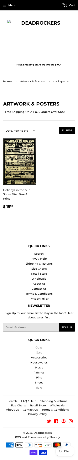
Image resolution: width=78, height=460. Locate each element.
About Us (39, 283)
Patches (39, 372)
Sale (39, 387)
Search (39, 253)
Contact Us (39, 288)
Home (7, 81)
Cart (71, 5)
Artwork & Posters (32, 81)
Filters (67, 130)
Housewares (39, 362)
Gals (39, 352)
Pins (39, 377)
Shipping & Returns (39, 263)
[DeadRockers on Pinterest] (63, 422)
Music (39, 367)
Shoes (39, 382)
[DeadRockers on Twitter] (49, 422)
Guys (39, 347)
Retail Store (39, 273)
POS (18, 437)
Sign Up (67, 327)
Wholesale (39, 278)
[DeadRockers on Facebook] (56, 422)
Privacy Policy (39, 298)
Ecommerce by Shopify (44, 437)
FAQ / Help (39, 258)
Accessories (39, 357)
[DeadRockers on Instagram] (71, 422)
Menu (12, 5)
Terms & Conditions (39, 293)
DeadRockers (42, 432)
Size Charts (39, 268)
